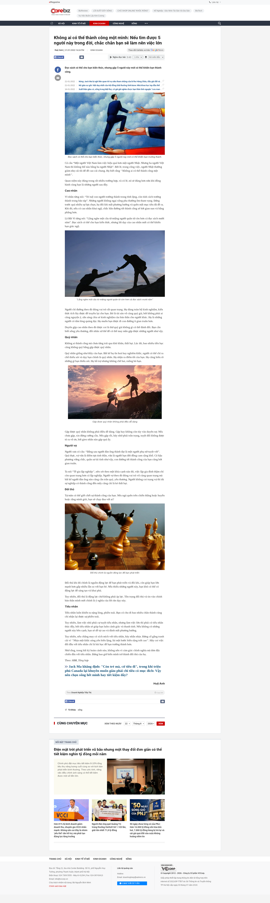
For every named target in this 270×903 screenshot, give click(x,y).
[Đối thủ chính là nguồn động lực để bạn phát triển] (115, 536)
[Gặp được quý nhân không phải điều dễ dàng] (115, 392)
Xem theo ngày (113, 723)
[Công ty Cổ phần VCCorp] (168, 868)
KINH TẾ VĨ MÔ (79, 23)
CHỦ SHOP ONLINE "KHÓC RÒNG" (133, 11)
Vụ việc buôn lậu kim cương (91, 16)
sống (80, 710)
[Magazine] (54, 2)
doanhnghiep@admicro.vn (134, 877)
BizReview (83, 11)
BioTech (198, 11)
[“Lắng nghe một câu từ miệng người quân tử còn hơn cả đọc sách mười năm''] (115, 263)
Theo (115, 692)
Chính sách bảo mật (57, 886)
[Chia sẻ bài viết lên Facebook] (58, 70)
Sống (129, 859)
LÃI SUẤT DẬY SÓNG (102, 11)
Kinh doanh (96, 50)
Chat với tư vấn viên (131, 883)
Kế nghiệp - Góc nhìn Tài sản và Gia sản (172, 11)
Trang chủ (55, 859)
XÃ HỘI (61, 23)
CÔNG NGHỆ (118, 23)
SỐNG (134, 23)
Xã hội (68, 859)
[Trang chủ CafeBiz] (51, 23)
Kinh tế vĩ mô (82, 859)
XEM (160, 723)
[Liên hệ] (81, 57)
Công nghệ (116, 859)
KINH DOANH (99, 23)
